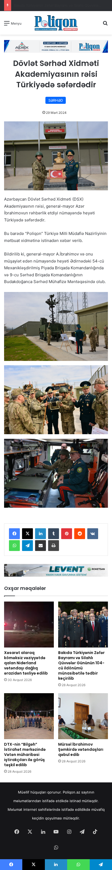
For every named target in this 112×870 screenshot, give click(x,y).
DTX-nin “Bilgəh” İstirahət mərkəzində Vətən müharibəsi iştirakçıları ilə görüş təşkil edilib (25, 755)
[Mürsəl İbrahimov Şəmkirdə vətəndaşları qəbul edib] (83, 716)
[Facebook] (14, 533)
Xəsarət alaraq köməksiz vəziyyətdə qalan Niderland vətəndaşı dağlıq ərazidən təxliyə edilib (26, 663)
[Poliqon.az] (56, 23)
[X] (27, 533)
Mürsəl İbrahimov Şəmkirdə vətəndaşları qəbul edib (80, 749)
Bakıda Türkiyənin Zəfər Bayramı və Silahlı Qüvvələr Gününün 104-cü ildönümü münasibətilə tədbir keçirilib (81, 665)
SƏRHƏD (55, 100)
